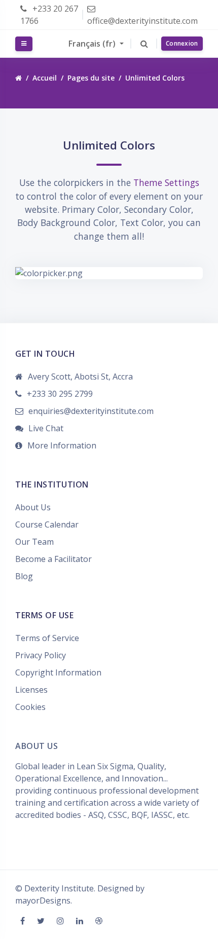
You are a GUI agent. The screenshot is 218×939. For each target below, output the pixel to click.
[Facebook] (23, 920)
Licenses (31, 689)
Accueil (44, 78)
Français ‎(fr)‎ (93, 43)
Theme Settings (166, 182)
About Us (33, 507)
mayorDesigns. (43, 900)
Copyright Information (58, 672)
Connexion (182, 43)
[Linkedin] (80, 920)
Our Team (34, 541)
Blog (24, 576)
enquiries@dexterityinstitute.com (91, 411)
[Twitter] (42, 920)
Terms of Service (47, 638)
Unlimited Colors (155, 78)
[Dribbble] (98, 920)
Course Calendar (47, 524)
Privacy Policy (40, 655)
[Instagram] (61, 920)
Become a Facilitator (53, 559)
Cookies (30, 706)
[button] (144, 43)
